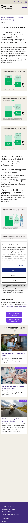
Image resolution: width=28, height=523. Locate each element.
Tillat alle (14, 270)
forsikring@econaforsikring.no (11, 514)
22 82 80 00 (10, 512)
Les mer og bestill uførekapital (14, 314)
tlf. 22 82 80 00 (9, 306)
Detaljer (21, 265)
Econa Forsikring (6, 17)
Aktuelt (14, 17)
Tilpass (13, 275)
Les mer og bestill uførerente (14, 320)
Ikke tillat (14, 280)
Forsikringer (5, 518)
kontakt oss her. (21, 306)
